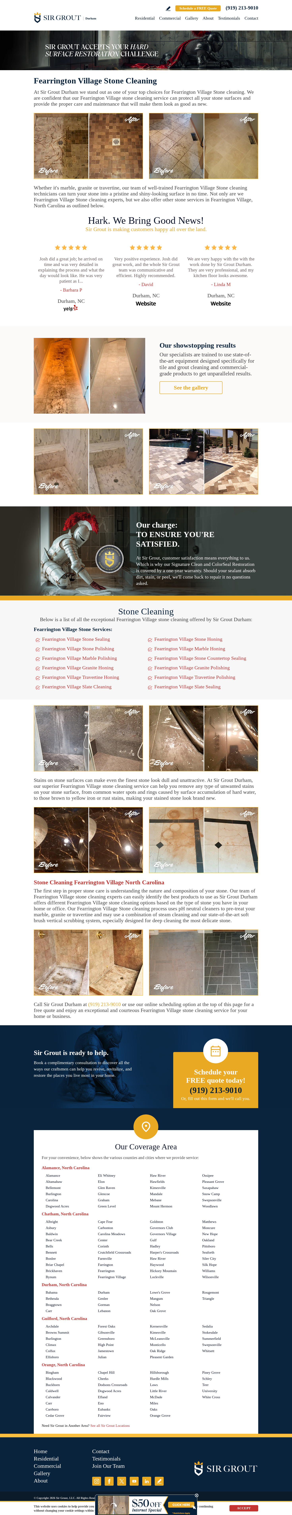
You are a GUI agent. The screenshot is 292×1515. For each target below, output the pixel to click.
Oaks (153, 1409)
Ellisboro (52, 1357)
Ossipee (208, 1175)
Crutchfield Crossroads (114, 1252)
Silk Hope (209, 1265)
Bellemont (53, 1188)
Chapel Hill (106, 1372)
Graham (103, 1200)
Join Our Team (108, 1466)
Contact (251, 18)
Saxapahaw (210, 1188)
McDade (156, 1397)
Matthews (209, 1222)
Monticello (158, 1345)
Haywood (157, 1265)
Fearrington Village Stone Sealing (76, 639)
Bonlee (51, 1259)
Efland (102, 1397)
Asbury (51, 1228)
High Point (106, 1345)
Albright (52, 1222)
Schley (207, 1379)
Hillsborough (159, 1372)
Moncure (208, 1228)
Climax (51, 1345)
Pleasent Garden (161, 1357)
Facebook (109, 1481)
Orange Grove (160, 1415)
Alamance (53, 1175)
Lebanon (104, 1311)
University (209, 1391)
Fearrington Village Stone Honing (188, 639)
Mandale (156, 1194)
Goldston (156, 1222)
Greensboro (106, 1339)
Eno (101, 1403)
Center (102, 1240)
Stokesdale (210, 1332)
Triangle (208, 1299)
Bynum (51, 1277)
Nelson (155, 1305)
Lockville (157, 1277)
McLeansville (160, 1339)
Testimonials (229, 18)
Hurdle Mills (159, 1379)
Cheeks (103, 1379)
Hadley (155, 1246)
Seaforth (208, 1252)
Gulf (153, 1240)
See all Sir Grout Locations (110, 1426)
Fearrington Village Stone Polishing (78, 648)
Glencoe (104, 1194)
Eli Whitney (106, 1175)
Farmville (105, 1259)
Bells (49, 1246)
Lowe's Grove (160, 1292)
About (208, 18)
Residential (145, 18)
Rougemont (210, 1292)
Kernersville (159, 1326)
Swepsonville (211, 1200)
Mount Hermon (161, 1206)
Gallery (191, 18)
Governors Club (161, 1228)
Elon (101, 1182)
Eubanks (104, 1409)
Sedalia (207, 1326)
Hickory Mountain (163, 1271)
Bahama (51, 1292)
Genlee (103, 1299)
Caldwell (52, 1391)
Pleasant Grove (213, 1182)
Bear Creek (54, 1240)
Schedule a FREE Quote (198, 8)
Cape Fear (105, 1222)
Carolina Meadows (111, 1234)
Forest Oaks (106, 1326)
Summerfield (211, 1339)
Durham (104, 1292)
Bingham (52, 1372)
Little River (158, 1391)
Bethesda (52, 1299)
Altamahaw (54, 1182)
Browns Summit (57, 1332)
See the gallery (191, 387)
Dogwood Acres (57, 1206)
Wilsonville (210, 1277)
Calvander (53, 1397)
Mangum (156, 1299)
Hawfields (157, 1182)
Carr (49, 1311)
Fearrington (106, 1271)
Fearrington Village (112, 1277)
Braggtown (54, 1305)
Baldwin (52, 1234)
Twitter (121, 1481)
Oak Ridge (157, 1351)
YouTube (134, 1481)
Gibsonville (106, 1332)
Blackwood (54, 1379)
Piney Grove (211, 1372)
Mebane (155, 1200)
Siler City (209, 1259)
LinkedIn (146, 1481)
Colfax (50, 1351)
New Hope (210, 1234)
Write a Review (168, 8)
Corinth (103, 1246)
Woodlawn (210, 1206)
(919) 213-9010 (242, 8)
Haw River (158, 1175)
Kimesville (158, 1188)
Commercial (170, 18)
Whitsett (208, 1351)
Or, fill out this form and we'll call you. (215, 1098)
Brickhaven (54, 1271)
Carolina (52, 1200)
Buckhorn (53, 1385)
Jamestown (106, 1351)
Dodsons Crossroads (112, 1385)
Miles (154, 1403)
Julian (102, 1357)
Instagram (96, 1481)
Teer (205, 1385)
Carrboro (52, 1409)
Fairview (104, 1415)
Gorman (104, 1305)
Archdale (52, 1326)
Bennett (51, 1252)
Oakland (208, 1240)
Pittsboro (208, 1246)
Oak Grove (158, 1311)
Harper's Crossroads (164, 1252)
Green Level (107, 1206)
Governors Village (163, 1234)
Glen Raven (106, 1188)
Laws (154, 1385)
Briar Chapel (55, 1265)
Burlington (53, 1194)
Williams (208, 1271)
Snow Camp (211, 1194)
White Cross (211, 1397)
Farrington (105, 1265)
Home (40, 1451)
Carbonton (105, 1228)
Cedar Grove (55, 1415)
